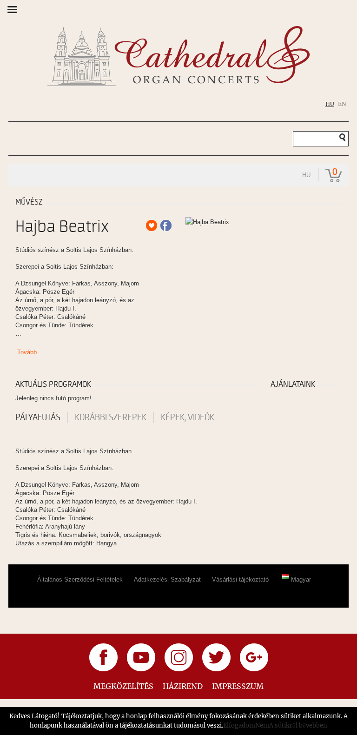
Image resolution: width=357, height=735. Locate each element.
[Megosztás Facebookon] (166, 225)
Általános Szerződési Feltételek (80, 579)
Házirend (183, 686)
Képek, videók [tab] (187, 417)
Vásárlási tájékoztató (240, 579)
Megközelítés (123, 686)
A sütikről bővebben (298, 725)
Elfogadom (239, 725)
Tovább (27, 352)
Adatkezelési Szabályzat (167, 579)
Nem (262, 725)
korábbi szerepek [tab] (110, 417)
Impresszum (238, 686)
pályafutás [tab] (37, 417)
